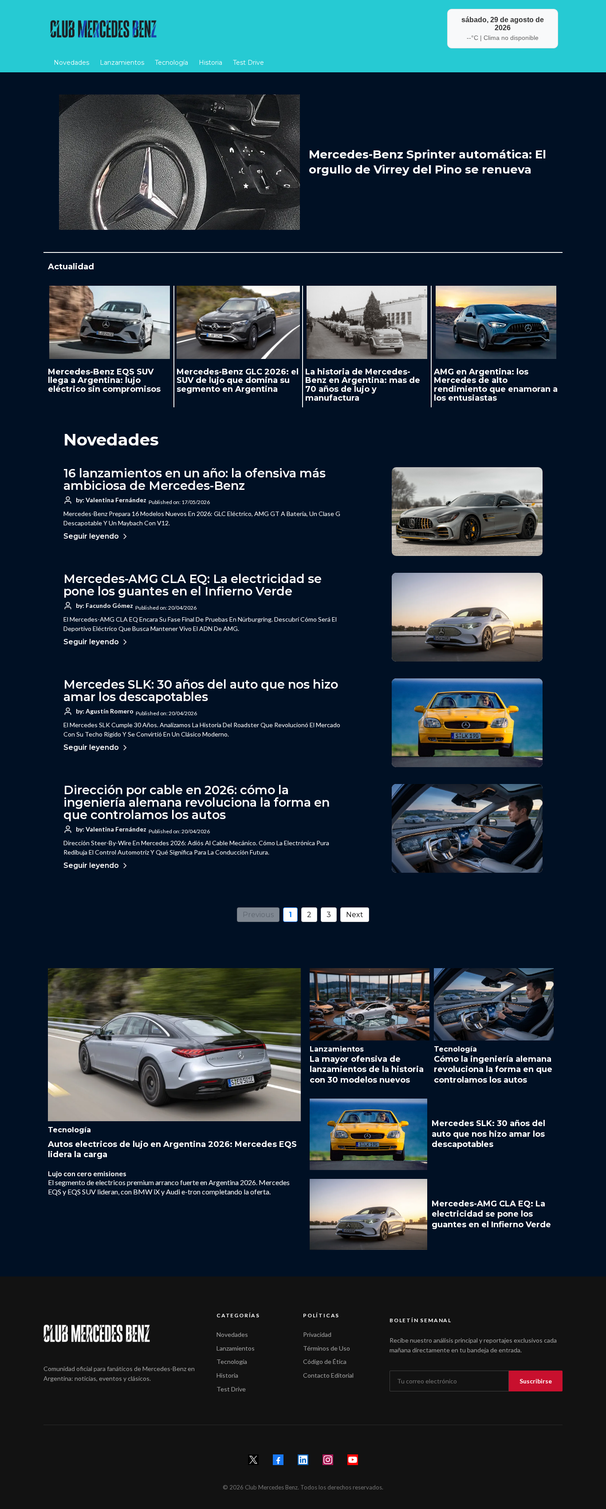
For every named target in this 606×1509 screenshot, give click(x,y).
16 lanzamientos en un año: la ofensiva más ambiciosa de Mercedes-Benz (194, 479)
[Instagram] (327, 1459)
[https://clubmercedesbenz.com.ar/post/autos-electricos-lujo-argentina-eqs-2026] (174, 1044)
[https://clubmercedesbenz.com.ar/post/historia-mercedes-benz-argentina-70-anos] (367, 322)
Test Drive (231, 1389)
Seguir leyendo (91, 536)
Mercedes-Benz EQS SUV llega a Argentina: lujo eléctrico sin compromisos (104, 380)
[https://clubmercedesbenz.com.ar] (173, 29)
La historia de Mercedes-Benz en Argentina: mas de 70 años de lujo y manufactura (362, 385)
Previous (258, 914)
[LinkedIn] (303, 1459)
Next (354, 914)
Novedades (232, 1334)
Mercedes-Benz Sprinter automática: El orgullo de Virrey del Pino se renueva (427, 162)
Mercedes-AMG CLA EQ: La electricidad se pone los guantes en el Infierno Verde (192, 585)
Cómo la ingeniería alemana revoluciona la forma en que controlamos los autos (493, 1069)
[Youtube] (352, 1459)
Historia (227, 1375)
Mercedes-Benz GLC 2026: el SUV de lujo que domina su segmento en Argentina (238, 380)
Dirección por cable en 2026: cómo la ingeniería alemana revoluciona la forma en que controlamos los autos (196, 802)
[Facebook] (278, 1459)
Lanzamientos (235, 1348)
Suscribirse (535, 1381)
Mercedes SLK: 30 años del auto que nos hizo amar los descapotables (200, 690)
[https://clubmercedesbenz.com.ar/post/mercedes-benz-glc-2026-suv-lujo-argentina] (238, 322)
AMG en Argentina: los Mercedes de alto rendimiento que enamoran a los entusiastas (496, 385)
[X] (253, 1459)
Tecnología (231, 1361)
